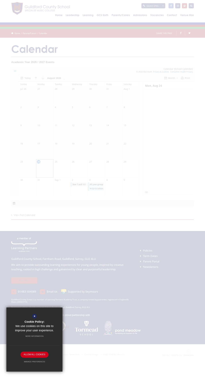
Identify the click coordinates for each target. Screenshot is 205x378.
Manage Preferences (34, 362)
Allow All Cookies (34, 354)
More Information (34, 336)
